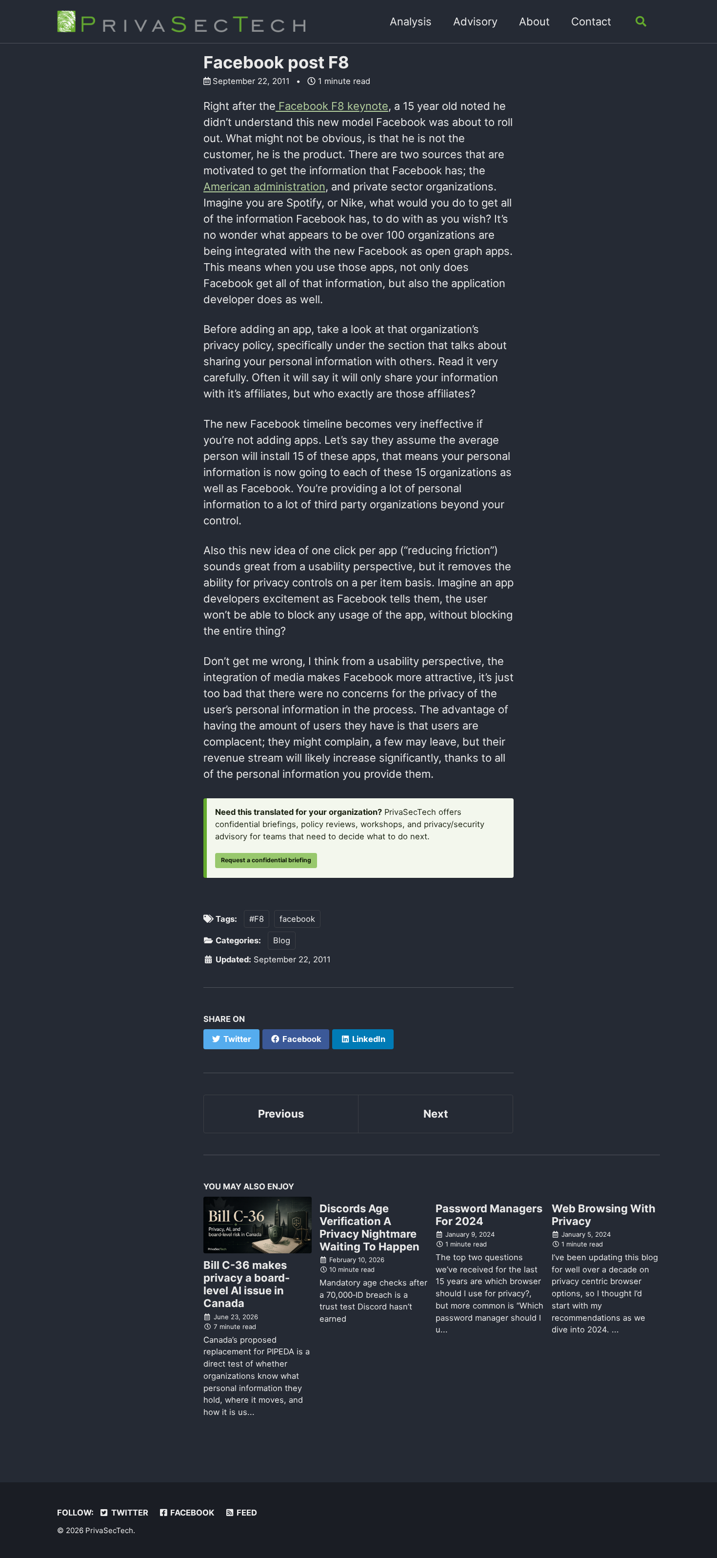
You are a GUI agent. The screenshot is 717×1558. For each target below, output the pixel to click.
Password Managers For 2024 (489, 1214)
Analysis (411, 21)
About (534, 21)
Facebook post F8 (276, 62)
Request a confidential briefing (266, 860)
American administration (264, 186)
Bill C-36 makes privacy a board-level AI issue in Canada (246, 1284)
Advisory (475, 21)
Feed (246, 1512)
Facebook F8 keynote (332, 106)
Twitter (128, 1512)
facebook (297, 919)
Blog (281, 940)
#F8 (256, 919)
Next (435, 1113)
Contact (591, 21)
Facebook (191, 1512)
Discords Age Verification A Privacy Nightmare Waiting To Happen (369, 1227)
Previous (281, 1113)
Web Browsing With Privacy (604, 1214)
